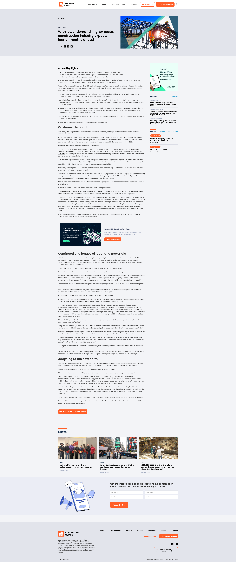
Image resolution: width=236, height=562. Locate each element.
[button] (92, 4)
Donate (163, 530)
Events (124, 4)
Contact (134, 4)
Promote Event (172, 131)
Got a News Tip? (148, 4)
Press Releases (115, 530)
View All (175, 96)
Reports (129, 530)
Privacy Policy (63, 559)
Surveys (140, 530)
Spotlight (105, 4)
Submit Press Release (165, 4)
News (102, 530)
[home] (66, 4)
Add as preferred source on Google (72, 411)
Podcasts (115, 4)
